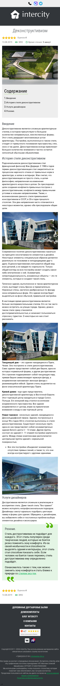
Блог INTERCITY (30, 616)
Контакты (30, 625)
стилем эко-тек (27, 573)
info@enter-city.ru (37, 656)
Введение (11, 98)
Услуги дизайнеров (16, 107)
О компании (30, 621)
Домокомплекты (30, 612)
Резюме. (10, 111)
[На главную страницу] (30, 15)
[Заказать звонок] (47, 3)
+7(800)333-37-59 (30, 4)
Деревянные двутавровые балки (30, 607)
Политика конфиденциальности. (30, 678)
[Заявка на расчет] (56, 3)
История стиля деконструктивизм (23, 102)
